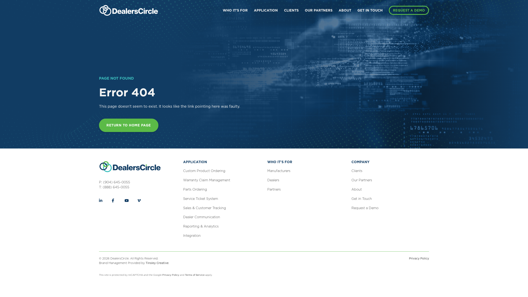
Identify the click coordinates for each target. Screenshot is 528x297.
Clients (291, 10)
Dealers (273, 180)
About (345, 10)
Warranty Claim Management (206, 180)
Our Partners (318, 10)
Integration (192, 235)
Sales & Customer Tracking (204, 208)
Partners (274, 189)
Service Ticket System (200, 199)
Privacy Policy (419, 258)
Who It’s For (235, 10)
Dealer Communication (201, 217)
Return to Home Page (128, 125)
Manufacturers (278, 171)
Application (266, 10)
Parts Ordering (195, 189)
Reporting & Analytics (201, 226)
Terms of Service (195, 275)
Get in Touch (370, 10)
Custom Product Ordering (204, 171)
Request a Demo (409, 10)
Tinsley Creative (157, 263)
